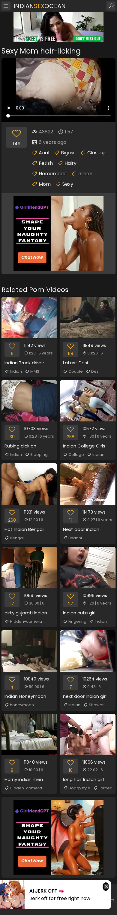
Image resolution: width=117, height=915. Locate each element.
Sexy (67, 184)
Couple (75, 371)
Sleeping (39, 454)
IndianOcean (40, 6)
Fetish (46, 163)
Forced (105, 788)
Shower (96, 705)
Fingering (77, 621)
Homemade (53, 173)
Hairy (70, 163)
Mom (45, 184)
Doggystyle (79, 788)
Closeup (96, 152)
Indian (85, 173)
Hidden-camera (26, 621)
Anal (44, 152)
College (76, 454)
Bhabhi (75, 538)
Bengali (17, 538)
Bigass (68, 152)
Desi (95, 371)
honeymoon (22, 705)
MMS (34, 371)
